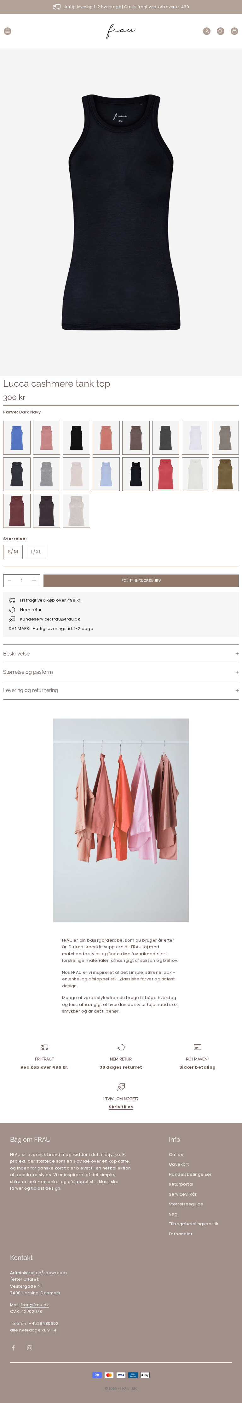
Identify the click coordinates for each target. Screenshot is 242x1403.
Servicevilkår (183, 1194)
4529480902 (45, 1323)
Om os (176, 1155)
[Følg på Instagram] (29, 1348)
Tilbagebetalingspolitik (193, 1224)
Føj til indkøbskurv (141, 580)
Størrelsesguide (186, 1204)
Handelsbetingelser (190, 1174)
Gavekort (179, 1164)
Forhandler (181, 1234)
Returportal (181, 1184)
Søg (173, 1214)
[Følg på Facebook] (13, 1348)
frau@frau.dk (35, 1305)
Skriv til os (121, 1107)
